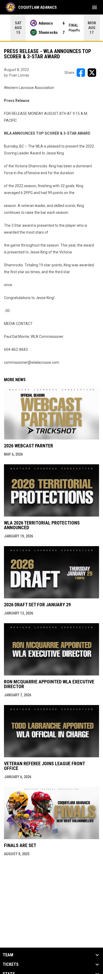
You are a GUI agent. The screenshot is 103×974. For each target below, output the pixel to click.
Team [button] (8, 955)
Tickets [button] (10, 964)
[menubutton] (94, 7)
